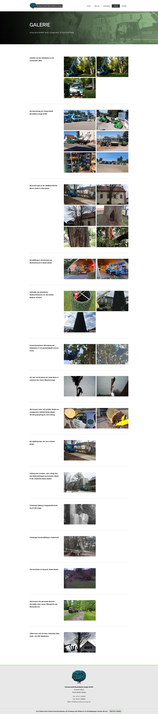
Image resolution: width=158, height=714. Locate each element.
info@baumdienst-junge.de (80, 702)
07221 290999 (80, 696)
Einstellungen (115, 711)
